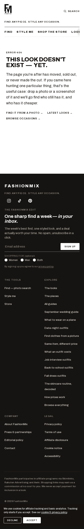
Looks (77, 31)
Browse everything (56, 405)
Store (8, 303)
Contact (9, 448)
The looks (50, 288)
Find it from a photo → (24, 112)
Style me (25, 31)
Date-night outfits (56, 327)
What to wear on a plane (60, 319)
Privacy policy (53, 424)
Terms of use (52, 432)
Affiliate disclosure (56, 440)
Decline (12, 520)
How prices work (54, 397)
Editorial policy (13, 440)
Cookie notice (53, 448)
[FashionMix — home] (8, 9)
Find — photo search (17, 288)
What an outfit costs (57, 351)
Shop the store (52, 31)
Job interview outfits (57, 359)
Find (8, 31)
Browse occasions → (23, 118)
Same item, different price (60, 343)
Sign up (70, 246)
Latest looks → (59, 112)
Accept (32, 520)
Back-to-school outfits (58, 367)
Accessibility (52, 456)
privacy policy (46, 266)
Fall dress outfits (55, 375)
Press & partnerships (18, 432)
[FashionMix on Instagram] (8, 200)
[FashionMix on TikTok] (19, 200)
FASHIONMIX (22, 186)
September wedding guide (61, 311)
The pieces (51, 296)
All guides (50, 303)
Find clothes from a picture (61, 335)
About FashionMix (16, 424)
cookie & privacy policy (54, 512)
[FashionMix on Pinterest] (30, 200)
